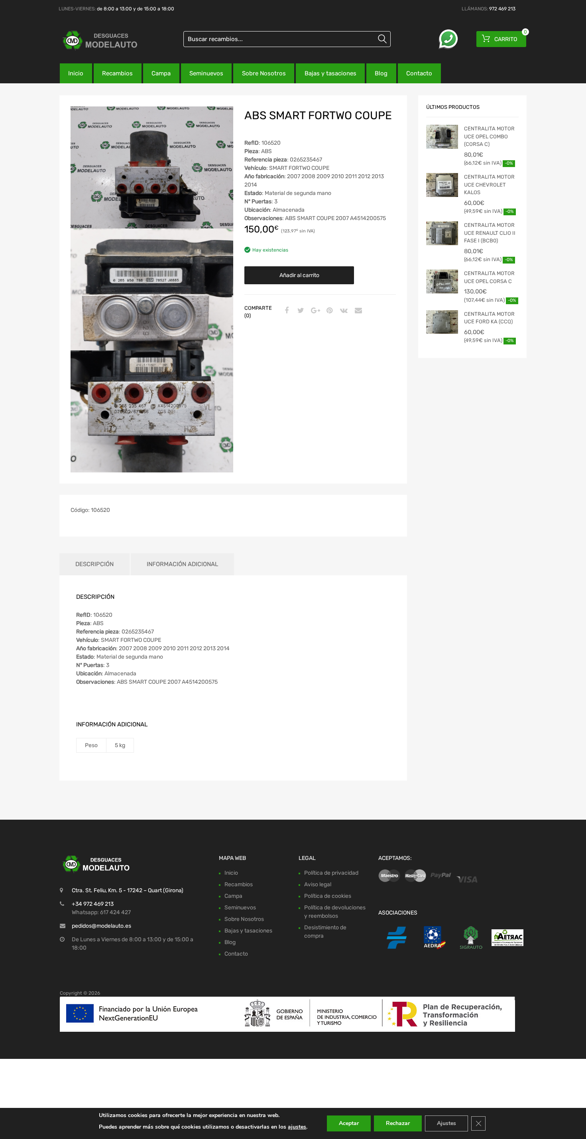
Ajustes (446, 1123)
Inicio (75, 73)
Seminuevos (206, 73)
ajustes (297, 1127)
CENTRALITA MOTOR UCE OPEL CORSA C (489, 277)
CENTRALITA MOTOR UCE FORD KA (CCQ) (489, 318)
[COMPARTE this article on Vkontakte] (343, 311)
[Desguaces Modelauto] (94, 40)
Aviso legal (317, 884)
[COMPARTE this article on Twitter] (300, 311)
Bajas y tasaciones (330, 73)
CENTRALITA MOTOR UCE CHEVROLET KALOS (489, 184)
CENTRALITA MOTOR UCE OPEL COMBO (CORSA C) (489, 136)
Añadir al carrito (299, 275)
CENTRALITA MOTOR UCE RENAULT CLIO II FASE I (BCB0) (489, 233)
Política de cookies (327, 896)
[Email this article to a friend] (357, 311)
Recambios (117, 73)
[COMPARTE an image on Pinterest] (328, 311)
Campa (161, 73)
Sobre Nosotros (264, 73)
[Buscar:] (287, 39)
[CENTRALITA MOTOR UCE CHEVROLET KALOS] (442, 185)
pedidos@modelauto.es (101, 926)
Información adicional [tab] (182, 564)
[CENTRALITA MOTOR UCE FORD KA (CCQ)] (442, 322)
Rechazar (398, 1123)
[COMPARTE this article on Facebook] (285, 311)
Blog (381, 73)
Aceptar (349, 1123)
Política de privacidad (331, 872)
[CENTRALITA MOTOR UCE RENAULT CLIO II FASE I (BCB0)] (442, 233)
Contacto (419, 73)
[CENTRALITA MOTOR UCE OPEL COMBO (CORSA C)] (442, 137)
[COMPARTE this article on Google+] (314, 311)
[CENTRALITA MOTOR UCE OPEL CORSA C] (442, 281)
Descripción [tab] (94, 564)
